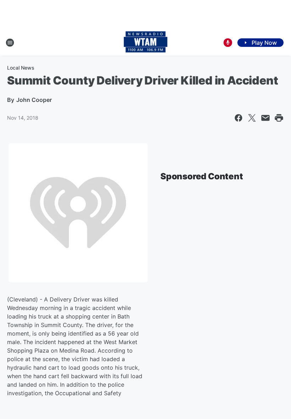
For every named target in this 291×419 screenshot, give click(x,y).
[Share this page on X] (252, 118)
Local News (20, 68)
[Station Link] (145, 42)
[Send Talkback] (228, 42)
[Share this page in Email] (265, 118)
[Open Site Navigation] (10, 42)
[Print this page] (279, 118)
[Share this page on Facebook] (238, 118)
